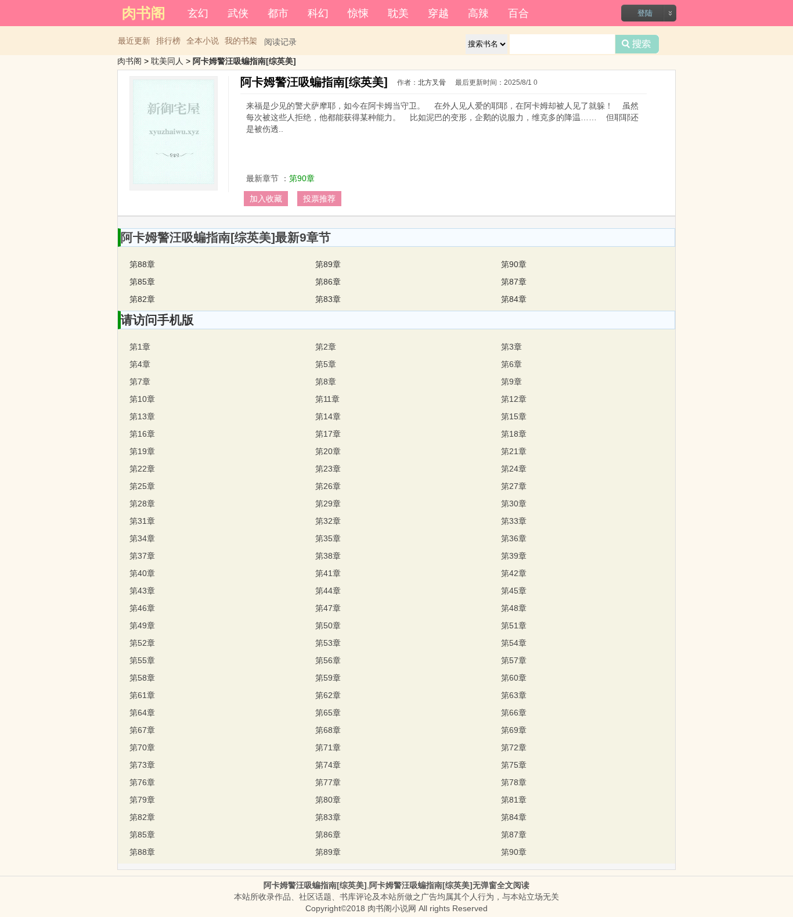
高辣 (478, 12)
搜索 (637, 44)
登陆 (645, 13)
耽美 (398, 12)
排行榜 (168, 40)
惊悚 (358, 12)
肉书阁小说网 (391, 908)
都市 (278, 12)
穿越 (438, 12)
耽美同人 (167, 61)
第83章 (328, 299)
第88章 (142, 264)
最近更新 (134, 40)
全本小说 (202, 40)
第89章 (328, 264)
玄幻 (198, 12)
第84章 (514, 299)
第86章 (328, 281)
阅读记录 (280, 41)
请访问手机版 (157, 319)
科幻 (318, 12)
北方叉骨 (432, 82)
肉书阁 (129, 61)
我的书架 (241, 40)
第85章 (142, 281)
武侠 (238, 12)
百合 (518, 12)
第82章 (142, 299)
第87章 (514, 281)
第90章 (302, 178)
